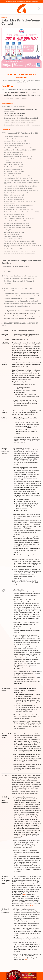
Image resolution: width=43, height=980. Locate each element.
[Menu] (39, 8)
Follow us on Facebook (32, 1)
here (29, 583)
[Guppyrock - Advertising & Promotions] (21, 8)
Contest (4, 17)
